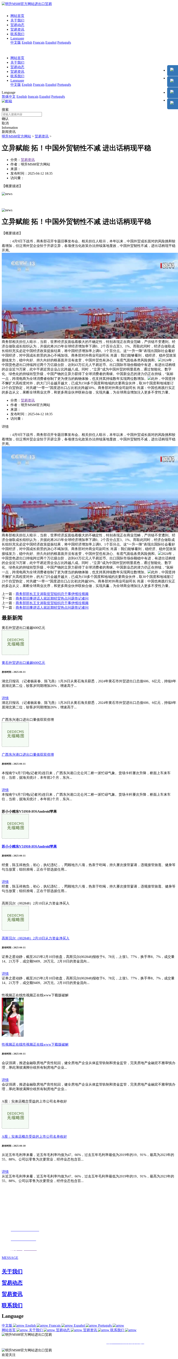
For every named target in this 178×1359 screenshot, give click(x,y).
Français (38, 42)
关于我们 (17, 20)
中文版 (15, 42)
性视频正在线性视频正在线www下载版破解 (35, 1044)
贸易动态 (17, 25)
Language (17, 38)
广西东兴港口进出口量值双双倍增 (28, 754)
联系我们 (17, 34)
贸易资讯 (17, 29)
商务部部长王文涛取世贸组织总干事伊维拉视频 (52, 594)
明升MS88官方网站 (16, 136)
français (33, 96)
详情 (5, 698)
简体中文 (9, 96)
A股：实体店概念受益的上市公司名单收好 (34, 1136)
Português (64, 42)
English (27, 42)
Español (50, 42)
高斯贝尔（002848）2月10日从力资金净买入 (35, 938)
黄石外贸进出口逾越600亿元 (23, 663)
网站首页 (17, 16)
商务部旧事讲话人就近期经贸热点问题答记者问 (52, 598)
